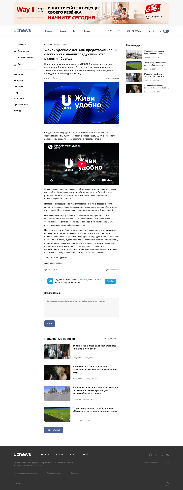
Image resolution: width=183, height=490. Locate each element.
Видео (87, 31)
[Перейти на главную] (22, 31)
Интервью (18, 81)
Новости (49, 31)
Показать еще (53, 430)
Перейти (110, 281)
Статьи (63, 31)
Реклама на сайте (54, 473)
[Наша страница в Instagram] (150, 454)
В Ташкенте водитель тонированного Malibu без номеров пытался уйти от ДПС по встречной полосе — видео (96, 390)
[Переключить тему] (166, 31)
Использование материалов (25, 473)
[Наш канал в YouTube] (167, 454)
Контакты (75, 473)
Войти (49, 323)
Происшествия (21, 105)
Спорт (16, 93)
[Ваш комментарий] (81, 307)
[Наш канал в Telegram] (156, 454)
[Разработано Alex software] (167, 484)
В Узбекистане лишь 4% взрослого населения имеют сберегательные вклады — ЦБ (95, 369)
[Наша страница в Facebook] (161, 454)
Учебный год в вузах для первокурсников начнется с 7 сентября (94, 347)
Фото (75, 31)
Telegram (83, 280)
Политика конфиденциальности (156, 463)
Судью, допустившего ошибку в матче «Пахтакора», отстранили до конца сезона (95, 410)
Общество (18, 87)
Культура (18, 111)
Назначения (19, 99)
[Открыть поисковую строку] (155, 31)
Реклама (48, 45)
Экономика (19, 75)
